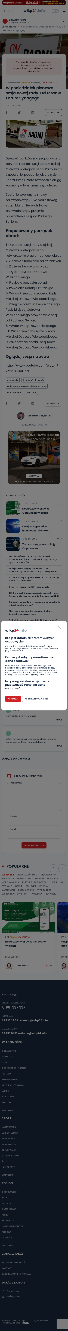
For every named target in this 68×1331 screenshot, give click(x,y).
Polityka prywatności (36, 699)
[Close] (60, 628)
